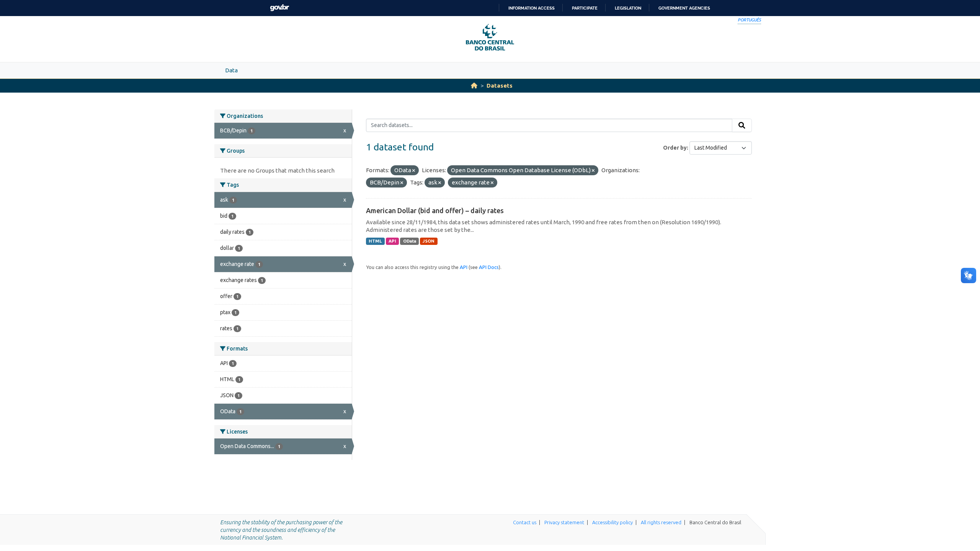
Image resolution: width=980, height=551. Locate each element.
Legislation (628, 8)
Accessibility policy (612, 522)
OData (409, 241)
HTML (375, 241)
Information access (531, 8)
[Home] (474, 85)
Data (231, 70)
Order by (675, 148)
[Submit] (742, 125)
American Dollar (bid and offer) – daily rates (435, 210)
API (392, 241)
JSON (428, 241)
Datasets (500, 85)
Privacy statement (564, 522)
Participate (585, 8)
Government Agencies (684, 8)
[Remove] (413, 170)
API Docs (489, 267)
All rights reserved (661, 522)
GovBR (279, 7)
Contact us (524, 522)
